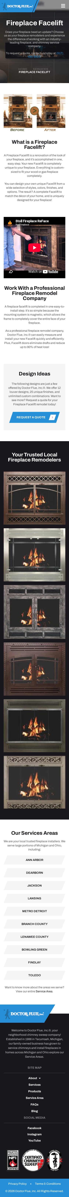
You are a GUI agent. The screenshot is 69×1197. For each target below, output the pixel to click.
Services (35, 1084)
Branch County (35, 924)
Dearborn (34, 872)
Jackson (34, 885)
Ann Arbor (34, 859)
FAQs (34, 1104)
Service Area (44, 991)
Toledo (34, 975)
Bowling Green (34, 949)
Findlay (34, 962)
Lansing (34, 898)
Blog (34, 1111)
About (32, 1078)
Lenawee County (35, 936)
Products (34, 1091)
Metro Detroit (34, 911)
